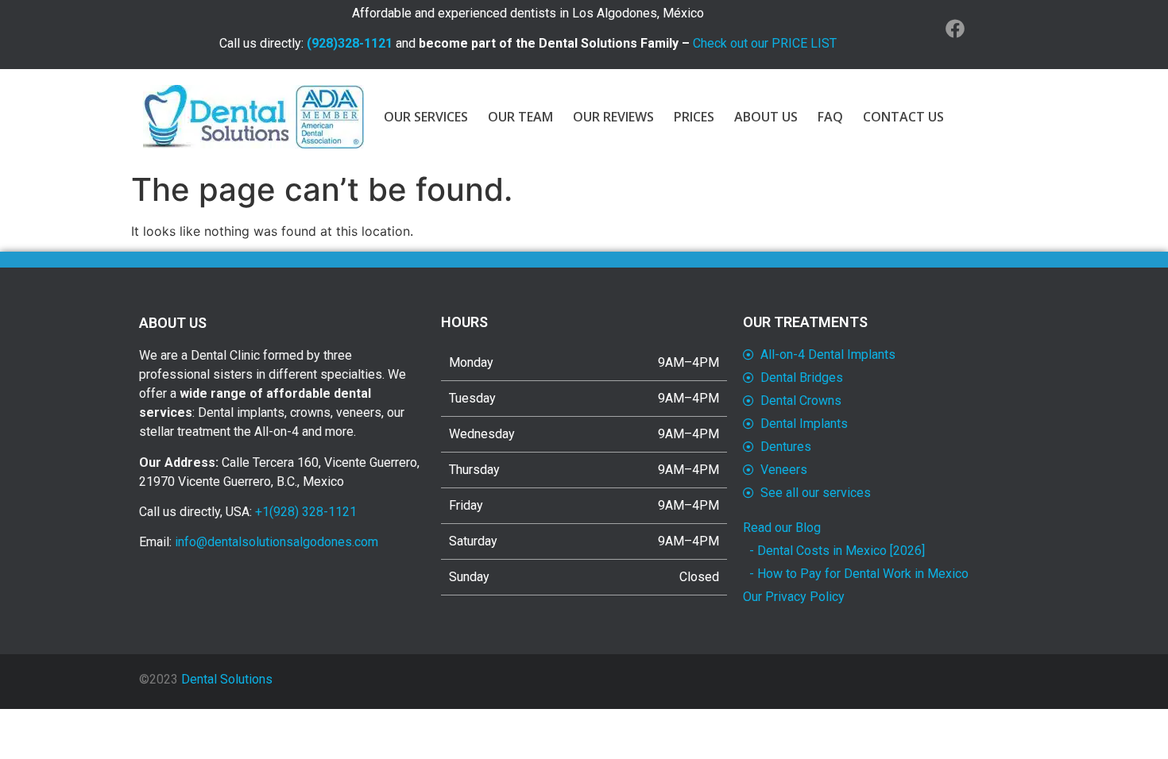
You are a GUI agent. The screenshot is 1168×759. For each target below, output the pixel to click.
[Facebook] (955, 29)
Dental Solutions (227, 679)
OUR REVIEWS (613, 116)
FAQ (830, 116)
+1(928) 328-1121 (306, 511)
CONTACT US (903, 116)
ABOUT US (766, 116)
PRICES (694, 116)
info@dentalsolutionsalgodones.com (276, 541)
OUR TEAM (520, 116)
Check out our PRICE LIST (765, 43)
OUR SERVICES (426, 116)
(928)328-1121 (350, 43)
